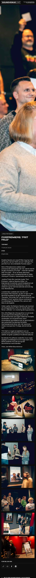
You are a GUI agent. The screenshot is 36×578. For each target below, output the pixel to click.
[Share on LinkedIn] (15, 566)
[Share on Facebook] (11, 566)
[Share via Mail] (7, 566)
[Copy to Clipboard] (3, 566)
